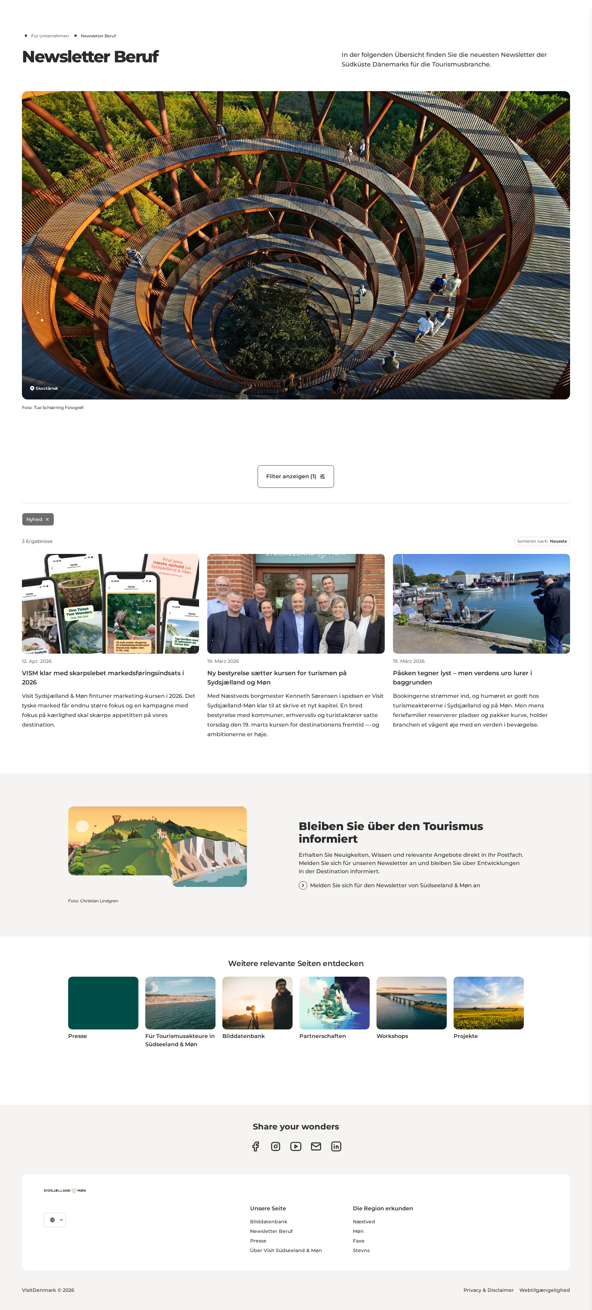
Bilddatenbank (268, 1222)
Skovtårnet (47, 388)
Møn (358, 1231)
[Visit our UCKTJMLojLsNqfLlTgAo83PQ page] (296, 1146)
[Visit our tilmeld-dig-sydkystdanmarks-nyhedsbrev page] (316, 1146)
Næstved (364, 1222)
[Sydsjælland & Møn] (65, 1191)
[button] (110, 694)
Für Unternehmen (50, 35)
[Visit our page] (276, 1146)
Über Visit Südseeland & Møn (286, 1250)
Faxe (359, 1241)
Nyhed (34, 519)
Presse (258, 1241)
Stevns (361, 1250)
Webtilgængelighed (544, 1290)
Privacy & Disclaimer (489, 1290)
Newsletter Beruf (271, 1231)
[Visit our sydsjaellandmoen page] (255, 1146)
